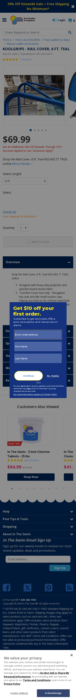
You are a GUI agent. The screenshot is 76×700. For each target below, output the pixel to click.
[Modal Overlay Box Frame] (38, 350)
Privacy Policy (12, 683)
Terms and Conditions (37, 680)
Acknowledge (53, 693)
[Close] (72, 655)
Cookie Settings (19, 693)
